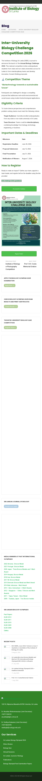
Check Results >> (11, 306)
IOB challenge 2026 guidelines (11, 181)
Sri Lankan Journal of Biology (13, 756)
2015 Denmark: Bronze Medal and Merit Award (19, 583)
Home (4, 30)
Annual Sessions (9, 752)
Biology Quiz (7, 748)
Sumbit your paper (11, 506)
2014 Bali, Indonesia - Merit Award (15, 585)
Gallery (6, 630)
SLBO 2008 (7, 628)
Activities (12, 30)
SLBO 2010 (7, 622)
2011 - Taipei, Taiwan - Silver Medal (15, 596)
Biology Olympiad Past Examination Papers (17, 764)
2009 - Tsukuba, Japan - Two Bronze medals (19, 599)
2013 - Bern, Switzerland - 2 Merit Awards (18, 588)
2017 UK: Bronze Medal (11, 580)
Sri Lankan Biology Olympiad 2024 (14, 740)
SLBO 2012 (7, 617)
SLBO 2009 (7, 625)
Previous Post (13, 265)
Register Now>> (10, 327)
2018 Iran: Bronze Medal (12, 577)
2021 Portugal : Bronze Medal (14, 566)
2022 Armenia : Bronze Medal (14, 564)
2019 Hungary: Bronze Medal (13, 574)
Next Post (29, 264)
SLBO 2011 (7, 620)
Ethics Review (8, 744)
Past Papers (8, 614)
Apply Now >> (9, 285)
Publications (7, 760)
